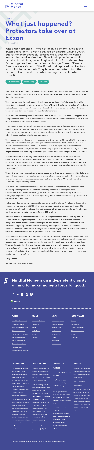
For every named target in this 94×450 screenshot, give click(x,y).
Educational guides (58, 321)
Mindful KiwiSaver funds (19, 321)
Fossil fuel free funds (18, 340)
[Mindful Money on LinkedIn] (22, 294)
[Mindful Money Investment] (15, 6)
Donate (34, 334)
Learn (9, 18)
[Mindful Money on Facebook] (13, 294)
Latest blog (55, 340)
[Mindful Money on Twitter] (18, 294)
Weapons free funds (18, 337)
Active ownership (13, 82)
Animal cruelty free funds (20, 334)
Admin (63, 441)
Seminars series (56, 331)
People (34, 327)
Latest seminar (56, 344)
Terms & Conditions (79, 382)
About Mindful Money (38, 321)
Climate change (29, 82)
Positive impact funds (19, 344)
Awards (54, 337)
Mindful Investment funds (20, 327)
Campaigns (75, 324)
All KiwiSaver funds (18, 324)
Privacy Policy (77, 385)
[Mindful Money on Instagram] (27, 294)
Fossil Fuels (43, 82)
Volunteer (35, 337)
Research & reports (57, 324)
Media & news (56, 334)
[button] (85, 5)
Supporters (35, 324)
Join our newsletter (77, 327)
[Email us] (31, 294)
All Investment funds (18, 331)
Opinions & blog (56, 327)
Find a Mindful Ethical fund (20, 350)
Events (73, 321)
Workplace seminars (77, 331)
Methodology (36, 331)
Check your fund (17, 347)
